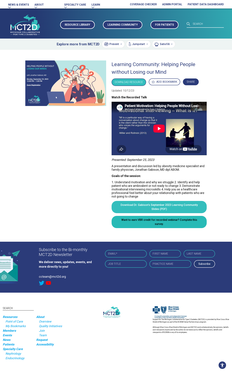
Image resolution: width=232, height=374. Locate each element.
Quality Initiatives (50, 326)
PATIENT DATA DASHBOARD (206, 4)
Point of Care (14, 321)
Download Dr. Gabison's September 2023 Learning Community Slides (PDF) (159, 207)
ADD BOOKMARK (166, 81)
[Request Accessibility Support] (223, 365)
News (6, 340)
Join (42, 330)
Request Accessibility (45, 342)
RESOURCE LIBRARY (77, 24)
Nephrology (13, 353)
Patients (8, 344)
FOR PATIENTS (164, 24)
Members (9, 330)
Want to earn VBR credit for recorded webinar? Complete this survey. (159, 222)
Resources (10, 317)
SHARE (191, 81)
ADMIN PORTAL (172, 4)
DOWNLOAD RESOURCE (129, 82)
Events (7, 335)
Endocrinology (14, 358)
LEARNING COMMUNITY (123, 24)
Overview (45, 321)
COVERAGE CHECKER (143, 4)
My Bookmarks (15, 326)
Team (43, 335)
